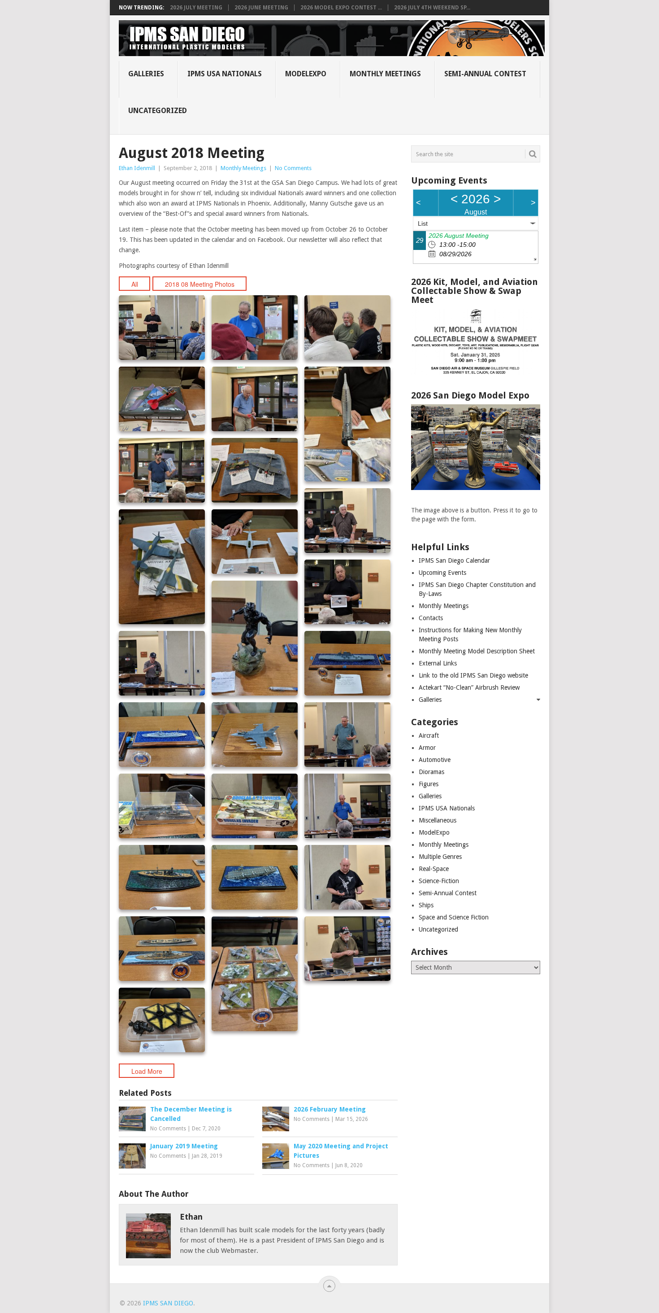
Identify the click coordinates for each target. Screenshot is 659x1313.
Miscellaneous (437, 820)
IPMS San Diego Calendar (454, 560)
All (134, 284)
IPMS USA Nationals (224, 74)
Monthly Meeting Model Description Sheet (477, 651)
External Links (438, 663)
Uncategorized (157, 110)
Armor (427, 747)
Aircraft (429, 735)
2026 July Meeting (196, 7)
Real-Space (434, 868)
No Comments (293, 168)
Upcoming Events (442, 572)
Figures (428, 784)
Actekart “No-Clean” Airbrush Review (469, 687)
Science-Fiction (439, 880)
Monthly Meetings (385, 74)
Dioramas (431, 771)
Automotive (435, 759)
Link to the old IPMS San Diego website (473, 675)
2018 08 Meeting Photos (199, 284)
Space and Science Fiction (454, 917)
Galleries (146, 74)
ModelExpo (305, 74)
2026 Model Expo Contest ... (341, 7)
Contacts (431, 617)
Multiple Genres (440, 856)
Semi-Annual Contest (485, 74)
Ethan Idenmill (137, 168)
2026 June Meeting (261, 7)
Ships (426, 905)
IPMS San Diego (168, 1303)
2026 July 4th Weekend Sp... (432, 7)
